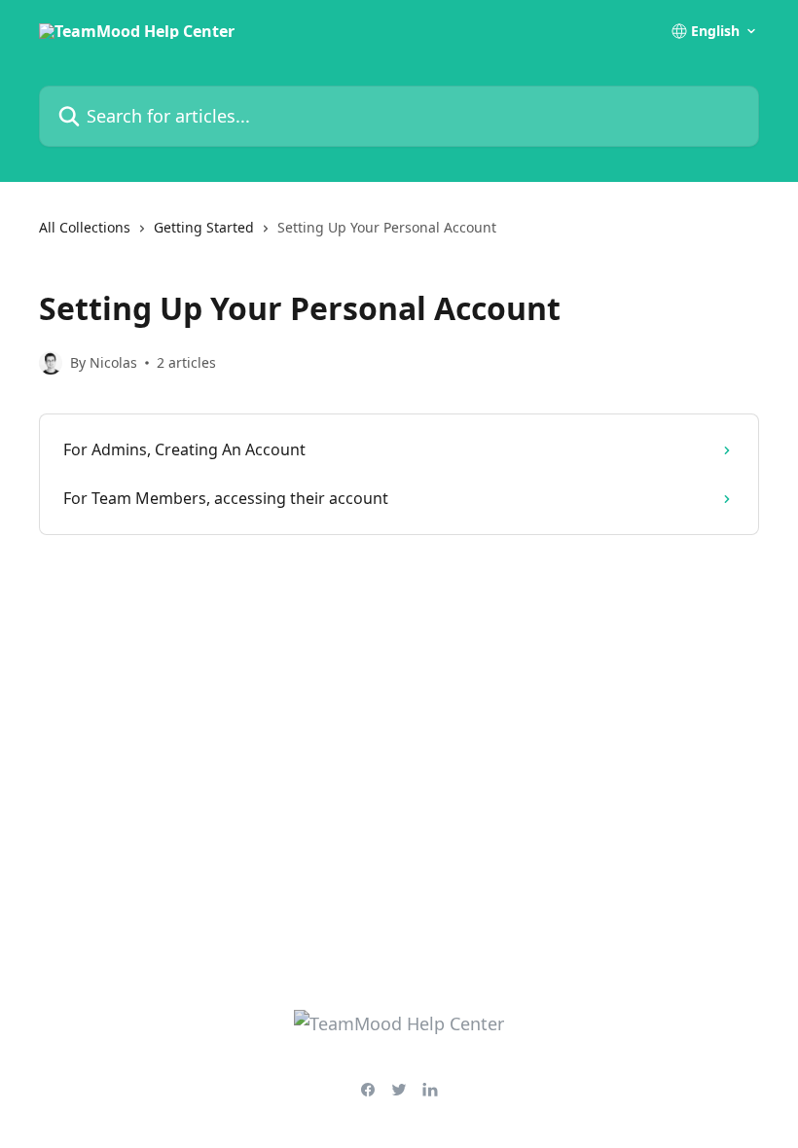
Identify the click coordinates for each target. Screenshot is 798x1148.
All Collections (84, 227)
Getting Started (204, 227)
